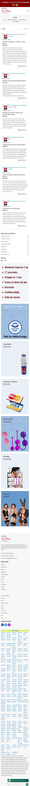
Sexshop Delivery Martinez (14, 734)
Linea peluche (14, 252)
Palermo (3, 564)
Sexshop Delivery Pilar (9, 739)
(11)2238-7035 (9, 553)
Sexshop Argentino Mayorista (3, 701)
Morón (2, 600)
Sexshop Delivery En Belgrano (3, 728)
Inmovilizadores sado (14, 244)
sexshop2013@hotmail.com (10, 558)
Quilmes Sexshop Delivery (3, 656)
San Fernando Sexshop (14, 656)
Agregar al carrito (22, 66)
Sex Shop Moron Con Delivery (20, 676)
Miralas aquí (6, 496)
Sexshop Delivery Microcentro (26, 734)
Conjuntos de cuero (14, 238)
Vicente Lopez (4, 613)
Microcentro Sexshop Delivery (20, 696)
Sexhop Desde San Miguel (20, 685)
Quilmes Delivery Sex (14, 670)
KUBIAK (5, 260)
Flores (2, 582)
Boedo (2, 579)
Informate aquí (7, 346)
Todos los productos (12, 19)
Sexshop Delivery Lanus (3, 734)
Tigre (2, 618)
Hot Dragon (20, 732)
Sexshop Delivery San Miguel (25, 739)
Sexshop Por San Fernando (9, 634)
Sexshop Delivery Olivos (3, 739)
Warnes (2, 587)
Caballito (3, 577)
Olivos (2, 608)
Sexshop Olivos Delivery (20, 639)
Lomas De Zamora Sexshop (3, 723)
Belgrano (3, 569)
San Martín (3, 610)
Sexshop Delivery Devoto (20, 723)
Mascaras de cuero (14, 254)
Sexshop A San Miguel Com (14, 690)
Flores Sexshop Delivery (9, 747)
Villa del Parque (4, 574)
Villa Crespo (3, 584)
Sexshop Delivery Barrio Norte (9, 723)
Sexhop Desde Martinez (9, 685)
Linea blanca (16, 21)
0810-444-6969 (10, 556)
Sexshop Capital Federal (25, 710)
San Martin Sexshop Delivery (14, 661)
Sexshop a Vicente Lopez (20, 690)
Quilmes (3, 598)
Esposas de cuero (15, 241)
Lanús (2, 605)
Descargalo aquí (7, 458)
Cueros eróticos (22, 19)
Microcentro (3, 572)
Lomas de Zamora (5, 595)
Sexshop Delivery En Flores (9, 728)
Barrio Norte (3, 567)
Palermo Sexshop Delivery (9, 676)
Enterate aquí (6, 309)
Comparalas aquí (7, 421)
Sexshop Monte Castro (9, 650)
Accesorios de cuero (14, 236)
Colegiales (3, 589)
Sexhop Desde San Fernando (14, 685)
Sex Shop (25, 659)
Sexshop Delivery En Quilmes (25, 728)
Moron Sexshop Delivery (3, 685)
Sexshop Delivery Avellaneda (25, 716)
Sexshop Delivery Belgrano (14, 723)
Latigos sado (14, 246)
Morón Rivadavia (4, 603)
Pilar (2, 615)
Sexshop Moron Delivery (14, 645)
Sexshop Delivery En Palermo (14, 728)
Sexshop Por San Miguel (3, 634)
